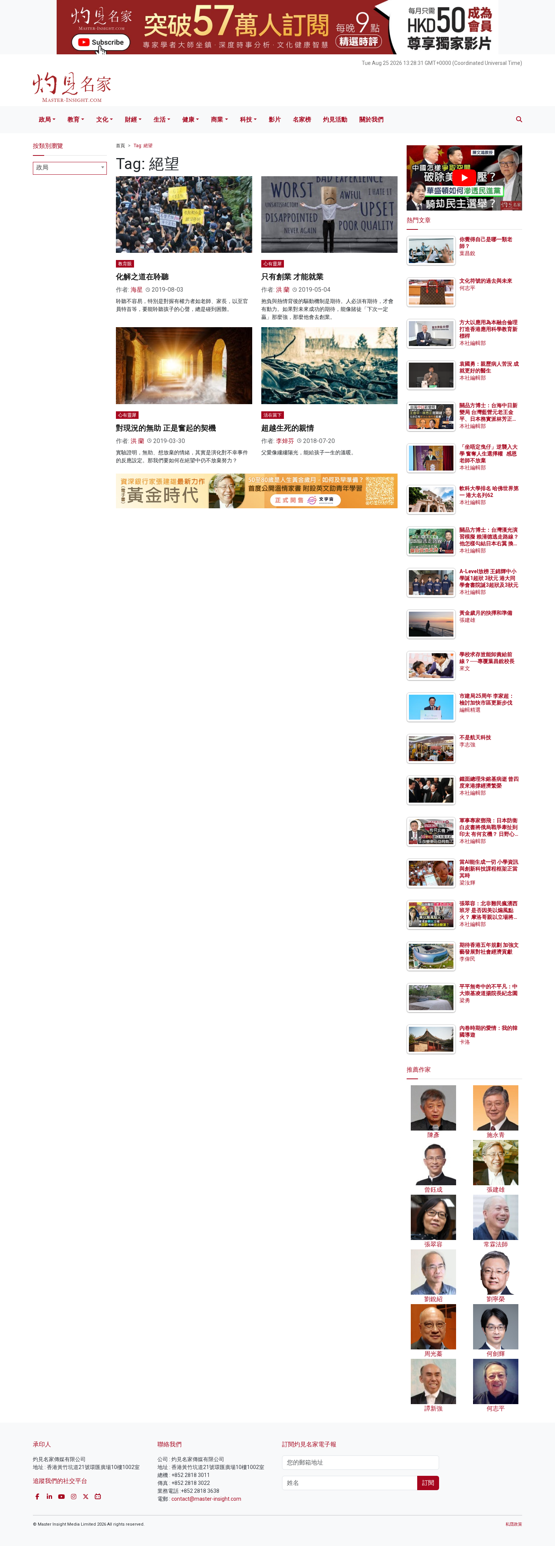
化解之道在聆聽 (142, 276)
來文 (464, 668)
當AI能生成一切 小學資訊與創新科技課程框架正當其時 (488, 868)
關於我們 (371, 119)
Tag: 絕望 (143, 145)
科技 (246, 119)
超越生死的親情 (287, 427)
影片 (275, 119)
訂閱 (428, 1482)
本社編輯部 (472, 343)
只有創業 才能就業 (292, 276)
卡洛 (464, 1042)
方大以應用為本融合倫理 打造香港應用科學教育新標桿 (489, 329)
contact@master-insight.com (206, 1499)
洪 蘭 (283, 289)
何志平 (467, 288)
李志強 (467, 744)
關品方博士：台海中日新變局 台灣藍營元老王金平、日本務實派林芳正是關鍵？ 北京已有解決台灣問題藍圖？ (489, 419)
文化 (102, 119)
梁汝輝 (467, 883)
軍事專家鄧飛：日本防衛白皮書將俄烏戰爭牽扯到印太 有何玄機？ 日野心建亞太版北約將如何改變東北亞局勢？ (488, 834)
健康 (188, 119)
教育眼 (125, 263)
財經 (131, 119)
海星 (137, 289)
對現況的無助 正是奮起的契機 (166, 427)
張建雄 (467, 620)
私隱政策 (514, 1524)
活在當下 (273, 415)
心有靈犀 (273, 263)
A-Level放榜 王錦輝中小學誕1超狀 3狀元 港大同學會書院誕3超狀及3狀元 (488, 578)
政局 (45, 119)
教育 (74, 119)
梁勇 (464, 1000)
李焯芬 (285, 441)
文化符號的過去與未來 (485, 281)
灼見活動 (335, 119)
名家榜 (302, 119)
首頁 (120, 145)
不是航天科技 (475, 737)
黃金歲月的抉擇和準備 (485, 613)
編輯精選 (470, 710)
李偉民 (467, 959)
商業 (217, 119)
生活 (160, 119)
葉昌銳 (467, 253)
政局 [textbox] (42, 167)
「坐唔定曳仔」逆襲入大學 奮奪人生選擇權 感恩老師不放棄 (488, 453)
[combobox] (70, 168)
